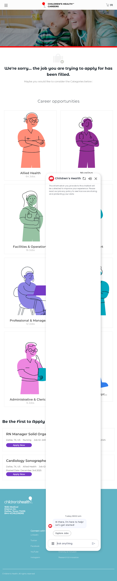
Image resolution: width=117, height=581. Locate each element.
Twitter (34, 540)
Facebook (35, 546)
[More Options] (53, 543)
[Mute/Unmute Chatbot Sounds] (90, 178)
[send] (94, 543)
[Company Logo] (58, 4)
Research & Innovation (68, 557)
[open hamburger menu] (6, 5)
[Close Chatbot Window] (96, 178)
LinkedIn (35, 535)
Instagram (35, 557)
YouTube (34, 552)
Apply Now (19, 445)
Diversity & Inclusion (67, 552)
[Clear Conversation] (84, 178)
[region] (73, 361)
